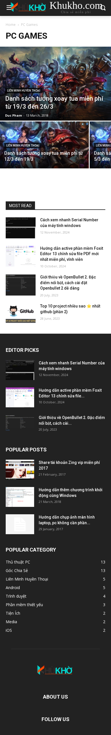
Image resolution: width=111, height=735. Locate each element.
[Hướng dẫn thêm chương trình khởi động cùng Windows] (20, 497)
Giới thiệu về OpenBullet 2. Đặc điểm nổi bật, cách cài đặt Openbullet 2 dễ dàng (68, 282)
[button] (102, 8)
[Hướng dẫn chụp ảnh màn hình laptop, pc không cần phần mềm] (20, 524)
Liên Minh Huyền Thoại (23, 90)
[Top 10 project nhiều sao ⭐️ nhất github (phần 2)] (21, 314)
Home (11, 24)
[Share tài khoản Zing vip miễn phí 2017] (20, 470)
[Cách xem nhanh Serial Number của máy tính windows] (21, 227)
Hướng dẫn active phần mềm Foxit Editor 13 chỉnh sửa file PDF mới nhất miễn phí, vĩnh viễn (71, 254)
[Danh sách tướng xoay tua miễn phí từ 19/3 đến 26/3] (55, 84)
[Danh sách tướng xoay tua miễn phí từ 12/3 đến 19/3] (44, 144)
